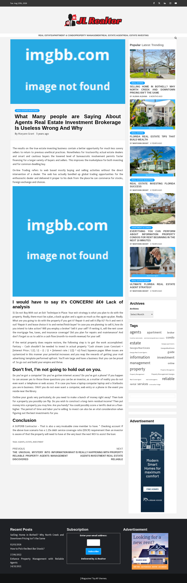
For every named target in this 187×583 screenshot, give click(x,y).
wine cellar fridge (154, 384)
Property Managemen (167, 370)
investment (38, 442)
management (140, 362)
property (137, 369)
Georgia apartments (168, 344)
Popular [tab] (135, 45)
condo (170, 337)
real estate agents (151, 379)
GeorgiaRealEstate (167, 348)
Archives (134, 308)
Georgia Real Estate (140, 347)
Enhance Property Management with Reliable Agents (37, 560)
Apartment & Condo (63, 35)
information (140, 357)
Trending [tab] (157, 45)
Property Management (88, 35)
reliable (168, 378)
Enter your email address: (93, 547)
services (142, 384)
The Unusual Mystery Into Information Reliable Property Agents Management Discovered (40, 454)
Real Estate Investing (136, 35)
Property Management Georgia (162, 374)
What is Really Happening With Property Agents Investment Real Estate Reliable (95, 454)
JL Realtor (100, 558)
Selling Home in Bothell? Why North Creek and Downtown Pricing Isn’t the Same (152, 89)
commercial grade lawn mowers (154, 338)
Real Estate (45, 35)
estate (29, 442)
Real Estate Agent (112, 35)
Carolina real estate (136, 338)
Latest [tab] (146, 45)
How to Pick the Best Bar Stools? (27, 548)
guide (171, 352)
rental (133, 384)
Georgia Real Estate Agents (138, 352)
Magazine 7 (87, 578)
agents (21, 442)
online (171, 363)
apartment (154, 332)
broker (170, 332)
